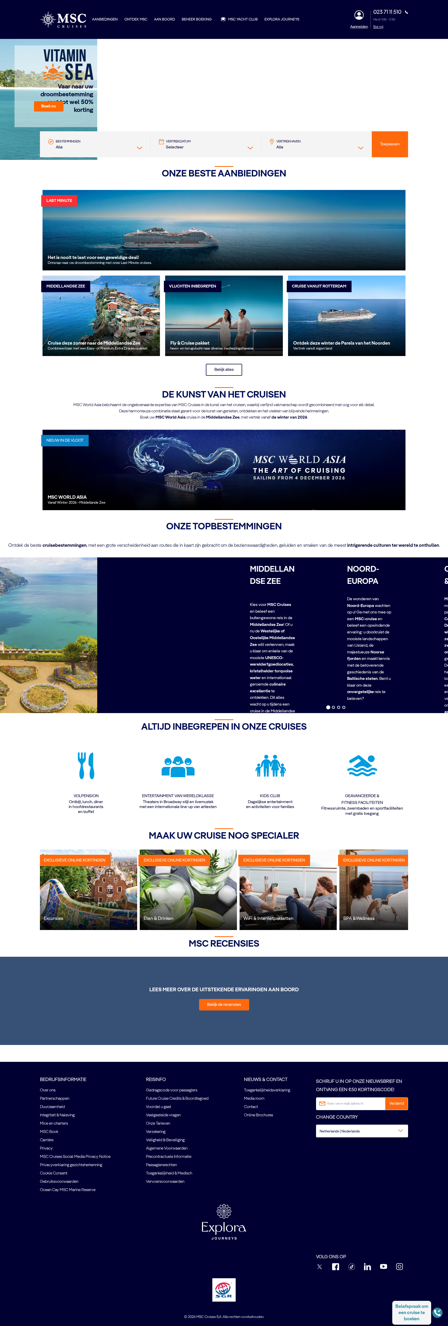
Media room (254, 1099)
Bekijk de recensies (224, 1005)
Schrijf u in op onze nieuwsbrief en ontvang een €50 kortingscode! (359, 1085)
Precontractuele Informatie (168, 1157)
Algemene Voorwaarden (166, 1148)
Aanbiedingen (105, 19)
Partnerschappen (54, 1099)
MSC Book (49, 1132)
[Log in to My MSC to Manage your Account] (359, 15)
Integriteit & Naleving (57, 1115)
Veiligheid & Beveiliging (165, 1140)
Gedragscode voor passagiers (171, 1090)
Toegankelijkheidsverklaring (267, 1090)
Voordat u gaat (158, 1107)
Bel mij (378, 27)
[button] (49, 106)
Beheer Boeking (197, 19)
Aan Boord (164, 19)
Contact (251, 1107)
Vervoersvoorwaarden (165, 1182)
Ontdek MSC (135, 19)
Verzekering (155, 1132)
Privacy (46, 1148)
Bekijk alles (224, 370)
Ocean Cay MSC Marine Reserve (67, 1190)
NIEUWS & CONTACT (266, 1079)
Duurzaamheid (52, 1107)
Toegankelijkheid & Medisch (169, 1173)
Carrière (46, 1140)
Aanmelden (359, 27)
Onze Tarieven (158, 1124)
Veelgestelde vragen (163, 1115)
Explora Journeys (281, 19)
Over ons (47, 1090)
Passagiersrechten (161, 1165)
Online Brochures (258, 1115)
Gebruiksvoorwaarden (59, 1182)
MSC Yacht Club (243, 19)
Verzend (396, 1104)
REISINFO (156, 1079)
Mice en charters (54, 1124)
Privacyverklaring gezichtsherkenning (71, 1165)
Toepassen (390, 144)
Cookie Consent (53, 1173)
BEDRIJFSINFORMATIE (63, 1079)
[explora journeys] (224, 1222)
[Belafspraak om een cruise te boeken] (437, 1312)
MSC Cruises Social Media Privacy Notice (75, 1157)
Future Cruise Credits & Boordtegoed (177, 1099)
